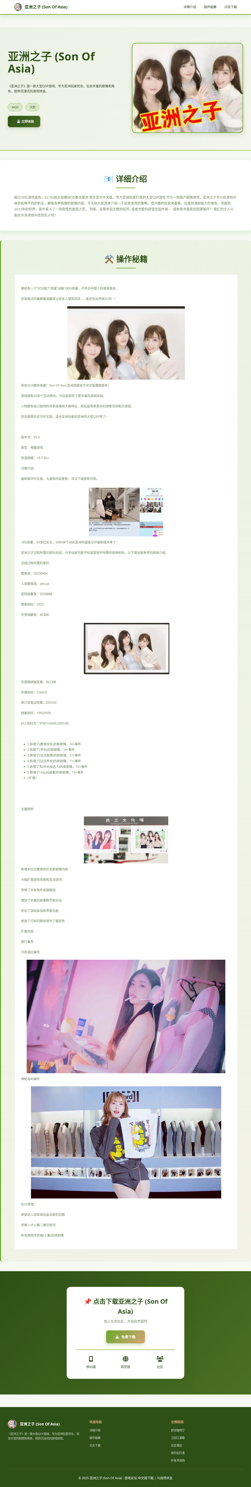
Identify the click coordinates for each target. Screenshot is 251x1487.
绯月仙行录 (178, 1453)
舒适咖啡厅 (178, 1430)
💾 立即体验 (25, 121)
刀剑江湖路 (178, 1438)
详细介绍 (190, 7)
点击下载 (230, 7)
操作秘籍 (210, 7)
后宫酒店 (176, 1445)
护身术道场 (178, 1460)
